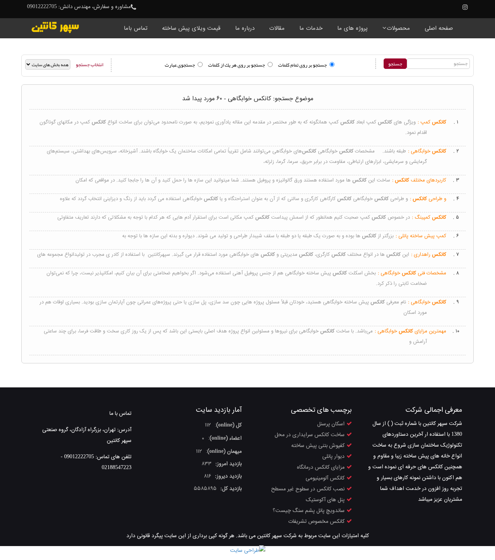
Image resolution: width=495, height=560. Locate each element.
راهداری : (428, 254)
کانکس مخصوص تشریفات (316, 521)
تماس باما (135, 28)
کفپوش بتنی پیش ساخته (318, 445)
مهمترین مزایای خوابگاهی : (410, 331)
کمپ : (432, 122)
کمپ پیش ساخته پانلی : (421, 236)
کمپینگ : (429, 217)
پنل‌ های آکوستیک (325, 500)
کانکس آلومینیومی (325, 478)
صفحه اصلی (439, 28)
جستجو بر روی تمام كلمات (302, 65)
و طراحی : (428, 199)
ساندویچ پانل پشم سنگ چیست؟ (309, 510)
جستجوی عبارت (180, 65)
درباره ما (244, 28)
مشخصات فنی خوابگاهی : (412, 273)
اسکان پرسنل (331, 424)
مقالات (277, 28)
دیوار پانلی (333, 456)
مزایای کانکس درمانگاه (321, 467)
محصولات (398, 28)
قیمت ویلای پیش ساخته (191, 28)
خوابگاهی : (427, 151)
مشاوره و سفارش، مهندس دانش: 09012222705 (79, 7)
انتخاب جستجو (89, 65)
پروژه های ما (352, 28)
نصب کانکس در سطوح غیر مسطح (308, 489)
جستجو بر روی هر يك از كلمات (236, 65)
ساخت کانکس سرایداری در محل (310, 435)
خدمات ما (311, 28)
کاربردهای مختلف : (419, 180)
